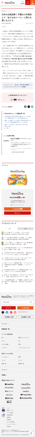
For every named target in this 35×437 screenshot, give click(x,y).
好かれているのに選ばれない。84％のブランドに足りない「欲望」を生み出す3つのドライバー (18, 275)
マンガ (3, 360)
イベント (4, 370)
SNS (19, 344)
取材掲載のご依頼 (25, 317)
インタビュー (5, 357)
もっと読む (6, 128)
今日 (10, 228)
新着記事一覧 (5, 329)
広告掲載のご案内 (9, 317)
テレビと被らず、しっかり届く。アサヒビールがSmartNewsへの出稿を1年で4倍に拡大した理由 (16, 233)
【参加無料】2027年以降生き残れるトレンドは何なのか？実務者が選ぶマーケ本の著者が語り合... (17, 117)
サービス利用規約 (11, 421)
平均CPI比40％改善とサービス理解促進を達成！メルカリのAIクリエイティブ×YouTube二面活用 (18, 270)
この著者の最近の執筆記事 (17, 152)
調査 (19, 357)
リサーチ (4, 26)
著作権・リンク (10, 410)
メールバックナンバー (18, 205)
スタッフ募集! (10, 412)
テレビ (3, 341)
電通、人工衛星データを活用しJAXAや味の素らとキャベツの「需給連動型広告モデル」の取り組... (17, 121)
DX (2, 337)
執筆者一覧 (21, 363)
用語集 (4, 375)
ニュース (4, 324)
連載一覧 (4, 363)
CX (19, 341)
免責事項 (9, 417)
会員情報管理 (10, 415)
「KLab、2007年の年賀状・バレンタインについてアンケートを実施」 (17, 86)
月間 (25, 228)
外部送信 (9, 426)
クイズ (20, 360)
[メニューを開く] (2, 2)
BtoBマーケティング (23, 337)
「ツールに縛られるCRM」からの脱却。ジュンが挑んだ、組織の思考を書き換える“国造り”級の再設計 (18, 238)
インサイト (4, 347)
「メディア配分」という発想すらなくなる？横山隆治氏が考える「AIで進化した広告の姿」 (18, 243)
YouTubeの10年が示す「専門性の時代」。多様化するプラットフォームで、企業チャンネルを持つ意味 (18, 253)
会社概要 (9, 419)
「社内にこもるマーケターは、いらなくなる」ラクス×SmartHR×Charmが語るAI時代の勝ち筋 (18, 258)
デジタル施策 (5, 344)
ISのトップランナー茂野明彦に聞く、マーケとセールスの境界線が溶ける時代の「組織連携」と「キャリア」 (18, 263)
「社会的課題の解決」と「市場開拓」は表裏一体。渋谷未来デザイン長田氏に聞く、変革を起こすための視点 (18, 280)
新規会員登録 (18, 209)
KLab (4, 31)
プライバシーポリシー (12, 424)
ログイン (18, 213)
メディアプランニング (24, 347)
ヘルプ (8, 408)
